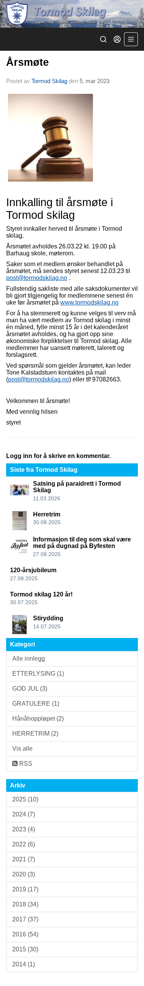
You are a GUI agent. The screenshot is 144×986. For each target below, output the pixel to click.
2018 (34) (25, 904)
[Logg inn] (117, 39)
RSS (25, 763)
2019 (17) (25, 889)
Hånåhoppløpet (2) (38, 718)
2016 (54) (25, 934)
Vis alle (22, 748)
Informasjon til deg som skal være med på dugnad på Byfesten (82, 543)
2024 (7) (23, 814)
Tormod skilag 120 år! (41, 594)
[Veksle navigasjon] (131, 39)
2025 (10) (25, 799)
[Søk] (103, 39)
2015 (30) (25, 949)
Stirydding (48, 618)
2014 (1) (23, 964)
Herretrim (46, 514)
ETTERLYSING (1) (38, 673)
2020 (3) (23, 874)
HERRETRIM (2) (35, 733)
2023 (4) (23, 829)
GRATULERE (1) (35, 703)
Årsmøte (27, 62)
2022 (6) (23, 844)
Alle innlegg (28, 658)
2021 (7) (23, 859)
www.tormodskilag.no (89, 302)
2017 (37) (25, 919)
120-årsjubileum (33, 570)
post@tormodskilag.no (36, 278)
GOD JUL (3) (29, 688)
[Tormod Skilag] (72, 14)
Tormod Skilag (49, 81)
